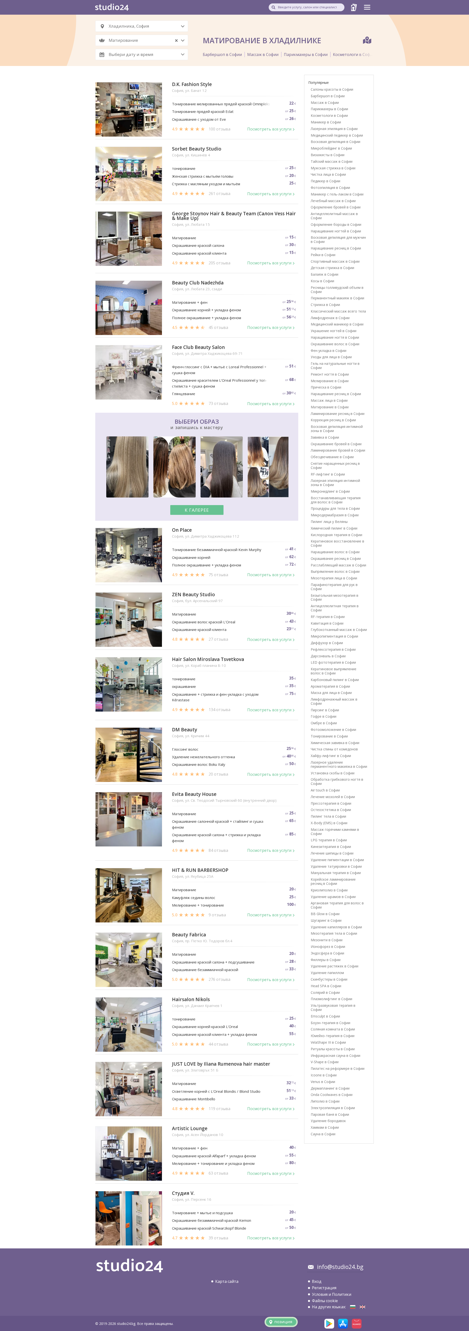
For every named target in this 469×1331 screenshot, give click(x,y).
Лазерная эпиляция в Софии (334, 128)
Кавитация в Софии (327, 623)
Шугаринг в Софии (326, 920)
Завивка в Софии (325, 437)
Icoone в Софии (324, 1075)
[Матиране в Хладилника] (353, 1307)
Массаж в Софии (262, 54)
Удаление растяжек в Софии (334, 966)
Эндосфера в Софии (327, 953)
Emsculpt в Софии (325, 1016)
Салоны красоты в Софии (332, 89)
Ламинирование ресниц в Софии (337, 413)
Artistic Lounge (189, 1128)
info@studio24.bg (340, 1267)
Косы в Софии (322, 281)
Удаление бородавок (328, 1120)
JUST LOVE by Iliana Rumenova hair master (221, 1064)
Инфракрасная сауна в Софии (335, 1055)
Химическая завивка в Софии (335, 742)
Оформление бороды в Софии (336, 224)
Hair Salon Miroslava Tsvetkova (208, 659)
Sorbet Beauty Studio (196, 149)
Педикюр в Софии (325, 181)
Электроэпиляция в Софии (333, 1107)
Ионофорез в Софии (328, 946)
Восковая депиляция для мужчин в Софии (338, 239)
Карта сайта (226, 1281)
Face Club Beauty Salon (198, 347)
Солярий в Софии (325, 992)
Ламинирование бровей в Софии (338, 450)
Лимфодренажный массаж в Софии (334, 701)
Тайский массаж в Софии (331, 161)
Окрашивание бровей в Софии (336, 444)
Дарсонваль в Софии (328, 656)
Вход (316, 1281)
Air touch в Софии (325, 790)
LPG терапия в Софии (329, 840)
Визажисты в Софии (327, 154)
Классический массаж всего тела (338, 311)
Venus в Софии (323, 1081)
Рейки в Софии (323, 254)
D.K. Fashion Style (192, 84)
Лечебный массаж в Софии (333, 200)
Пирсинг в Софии (325, 710)
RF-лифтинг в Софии (328, 474)
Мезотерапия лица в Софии (334, 578)
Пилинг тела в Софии (328, 816)
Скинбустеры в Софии (329, 979)
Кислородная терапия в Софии (336, 534)
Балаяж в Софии (324, 274)
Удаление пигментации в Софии (337, 859)
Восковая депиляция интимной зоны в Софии (337, 428)
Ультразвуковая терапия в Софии (333, 1007)
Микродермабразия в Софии (335, 515)
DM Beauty (184, 729)
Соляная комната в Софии (333, 1029)
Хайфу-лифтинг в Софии (331, 755)
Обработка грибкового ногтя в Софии (337, 781)
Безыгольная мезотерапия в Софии (334, 597)
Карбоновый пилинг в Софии (335, 679)
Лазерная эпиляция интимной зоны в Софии (335, 482)
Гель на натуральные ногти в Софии (335, 365)
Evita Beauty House (194, 794)
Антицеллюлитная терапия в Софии (335, 608)
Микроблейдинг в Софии (331, 148)
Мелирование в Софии (330, 381)
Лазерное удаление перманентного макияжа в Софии (339, 764)
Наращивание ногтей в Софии (336, 231)
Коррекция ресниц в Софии (333, 420)
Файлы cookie (325, 1300)
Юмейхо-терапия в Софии (332, 1035)
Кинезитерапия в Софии (331, 846)
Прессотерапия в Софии (331, 803)
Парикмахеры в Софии (306, 54)
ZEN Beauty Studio (193, 594)
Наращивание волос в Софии (335, 552)
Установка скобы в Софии (332, 773)
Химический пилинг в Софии (334, 528)
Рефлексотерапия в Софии (333, 649)
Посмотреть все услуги (269, 129)
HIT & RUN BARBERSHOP (200, 870)
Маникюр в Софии (326, 122)
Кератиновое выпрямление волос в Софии (333, 671)
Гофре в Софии (323, 716)
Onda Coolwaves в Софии (331, 1094)
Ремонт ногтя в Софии (330, 374)
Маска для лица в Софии (331, 692)
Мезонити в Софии (326, 940)
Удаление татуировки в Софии (336, 866)
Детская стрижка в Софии (332, 267)
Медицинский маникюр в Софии (337, 324)
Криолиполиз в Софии (329, 890)
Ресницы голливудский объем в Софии (337, 289)
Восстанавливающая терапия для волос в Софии (336, 500)
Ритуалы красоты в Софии (333, 1049)
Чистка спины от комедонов (334, 749)
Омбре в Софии (324, 723)
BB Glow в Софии (325, 913)
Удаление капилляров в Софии (336, 927)
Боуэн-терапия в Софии (330, 1022)
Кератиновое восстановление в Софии (337, 543)
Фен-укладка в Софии (328, 350)
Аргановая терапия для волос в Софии (337, 905)
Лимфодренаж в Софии (330, 317)
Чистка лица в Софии (328, 174)
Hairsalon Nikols (191, 999)
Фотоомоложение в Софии (333, 729)
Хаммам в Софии (325, 1127)
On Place (182, 530)
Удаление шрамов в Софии (333, 896)
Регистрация (324, 1287)
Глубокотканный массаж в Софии (339, 629)
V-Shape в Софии (325, 1062)
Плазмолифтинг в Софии (331, 998)
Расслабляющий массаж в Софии (338, 565)
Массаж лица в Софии (329, 400)
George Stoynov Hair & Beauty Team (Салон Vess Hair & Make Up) (234, 216)
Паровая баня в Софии (330, 1114)
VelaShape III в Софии (328, 1042)
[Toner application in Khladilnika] (362, 1307)
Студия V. (183, 1193)
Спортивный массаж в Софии (335, 261)
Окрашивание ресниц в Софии (336, 558)
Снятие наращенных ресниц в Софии (335, 465)
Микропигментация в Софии (334, 636)
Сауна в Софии (323, 1134)
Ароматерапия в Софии (330, 686)
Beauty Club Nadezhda (198, 283)
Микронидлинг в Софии (330, 491)
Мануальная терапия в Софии (336, 872)
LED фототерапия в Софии (333, 662)
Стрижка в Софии (325, 304)
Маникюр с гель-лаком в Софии (337, 194)
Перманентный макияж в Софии (337, 298)
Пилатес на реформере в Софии (337, 1068)
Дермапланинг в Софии (330, 1088)
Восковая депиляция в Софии (335, 141)
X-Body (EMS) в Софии (329, 823)
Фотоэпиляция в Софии (330, 187)
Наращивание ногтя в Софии (335, 337)
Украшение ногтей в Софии (333, 330)
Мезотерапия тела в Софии (334, 933)
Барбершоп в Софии (222, 54)
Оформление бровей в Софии (336, 207)
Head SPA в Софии (326, 986)
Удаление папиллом (327, 972)
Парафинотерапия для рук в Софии (334, 586)
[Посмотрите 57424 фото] (196, 467)
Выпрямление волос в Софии (335, 571)
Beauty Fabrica (189, 934)
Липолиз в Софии (325, 1101)
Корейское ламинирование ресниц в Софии (333, 881)
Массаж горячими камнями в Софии (335, 831)
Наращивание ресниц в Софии (336, 248)
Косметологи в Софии (354, 54)
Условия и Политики (331, 1294)
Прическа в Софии (326, 387)
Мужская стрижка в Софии (333, 168)
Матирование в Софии (330, 407)
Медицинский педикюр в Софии (337, 135)
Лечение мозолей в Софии (333, 796)
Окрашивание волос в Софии (335, 344)
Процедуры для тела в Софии (335, 508)
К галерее (197, 510)
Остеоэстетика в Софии (331, 809)
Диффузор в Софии (327, 642)
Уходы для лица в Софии (331, 357)
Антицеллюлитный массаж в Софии (334, 215)
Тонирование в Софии (329, 736)
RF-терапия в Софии (328, 616)
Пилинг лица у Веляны (329, 521)
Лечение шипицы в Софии (332, 853)
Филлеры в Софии (326, 959)
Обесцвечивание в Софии (332, 456)
